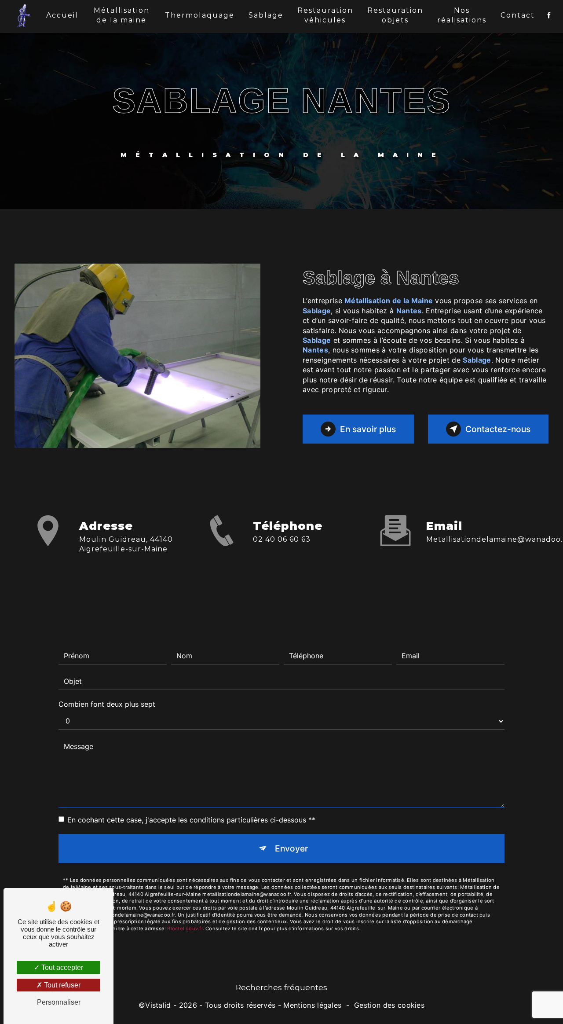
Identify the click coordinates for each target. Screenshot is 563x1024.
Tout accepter (61, 967)
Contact (518, 15)
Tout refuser (61, 985)
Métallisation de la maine (122, 15)
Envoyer (291, 848)
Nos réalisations (461, 15)
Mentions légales (312, 1005)
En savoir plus (368, 429)
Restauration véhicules (325, 15)
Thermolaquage (199, 15)
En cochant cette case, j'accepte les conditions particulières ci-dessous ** (191, 819)
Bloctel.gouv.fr (184, 928)
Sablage (266, 15)
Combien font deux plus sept (106, 704)
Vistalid (158, 1005)
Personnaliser (58, 1002)
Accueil (62, 15)
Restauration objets (395, 15)
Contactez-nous (497, 429)
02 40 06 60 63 (282, 539)
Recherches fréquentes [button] (281, 987)
